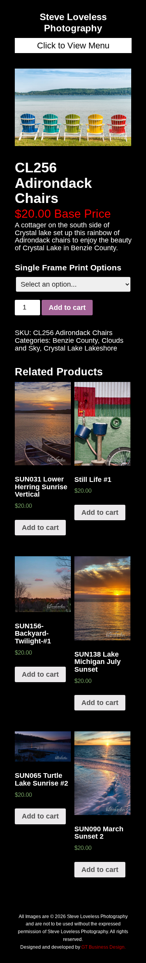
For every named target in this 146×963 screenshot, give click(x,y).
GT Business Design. (103, 947)
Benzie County (75, 340)
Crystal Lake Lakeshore (80, 348)
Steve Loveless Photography (73, 22)
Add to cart (67, 307)
